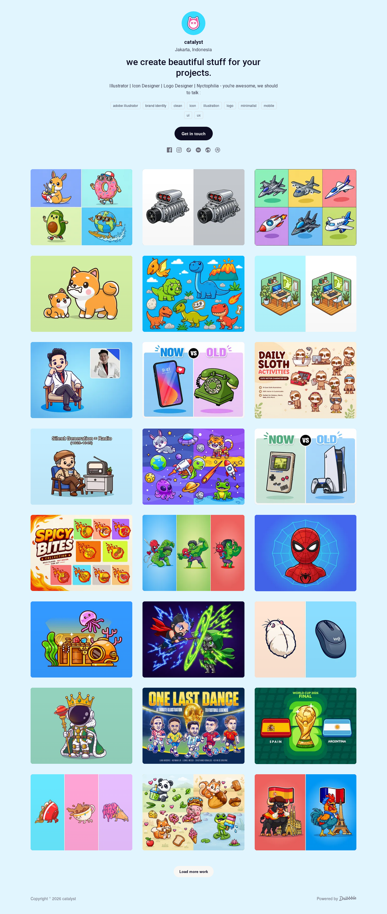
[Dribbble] (347, 899)
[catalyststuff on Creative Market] (188, 149)
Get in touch (194, 133)
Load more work (193, 871)
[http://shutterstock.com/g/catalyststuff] (207, 149)
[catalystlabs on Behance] (198, 149)
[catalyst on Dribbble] (217, 149)
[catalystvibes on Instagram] (179, 149)
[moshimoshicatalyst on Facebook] (169, 149)
